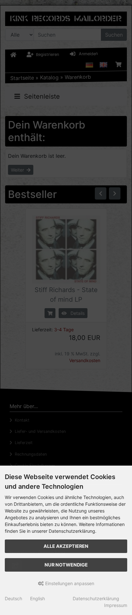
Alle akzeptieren (66, 546)
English (37, 598)
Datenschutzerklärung (96, 598)
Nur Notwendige (66, 564)
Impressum (115, 605)
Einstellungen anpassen (69, 583)
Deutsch (13, 598)
